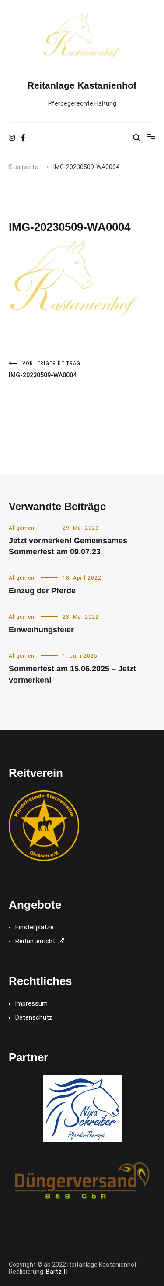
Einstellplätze (34, 927)
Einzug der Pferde (42, 590)
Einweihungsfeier (41, 629)
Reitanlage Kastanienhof (82, 85)
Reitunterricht (36, 941)
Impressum (31, 1003)
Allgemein (22, 528)
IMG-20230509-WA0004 (44, 370)
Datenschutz (33, 1017)
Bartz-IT (58, 1271)
